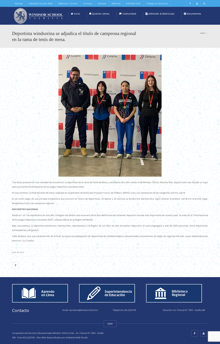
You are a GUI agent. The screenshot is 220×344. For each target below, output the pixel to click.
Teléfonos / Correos (68, 3)
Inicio (76, 13)
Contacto (87, 3)
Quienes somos (100, 13)
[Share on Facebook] (15, 265)
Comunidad (129, 13)
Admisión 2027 (133, 3)
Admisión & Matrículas (161, 13)
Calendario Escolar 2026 (40, 3)
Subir (110, 323)
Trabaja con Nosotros (157, 3)
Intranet (102, 3)
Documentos (193, 13)
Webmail (116, 3)
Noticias (19, 3)
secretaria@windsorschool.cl (83, 310)
